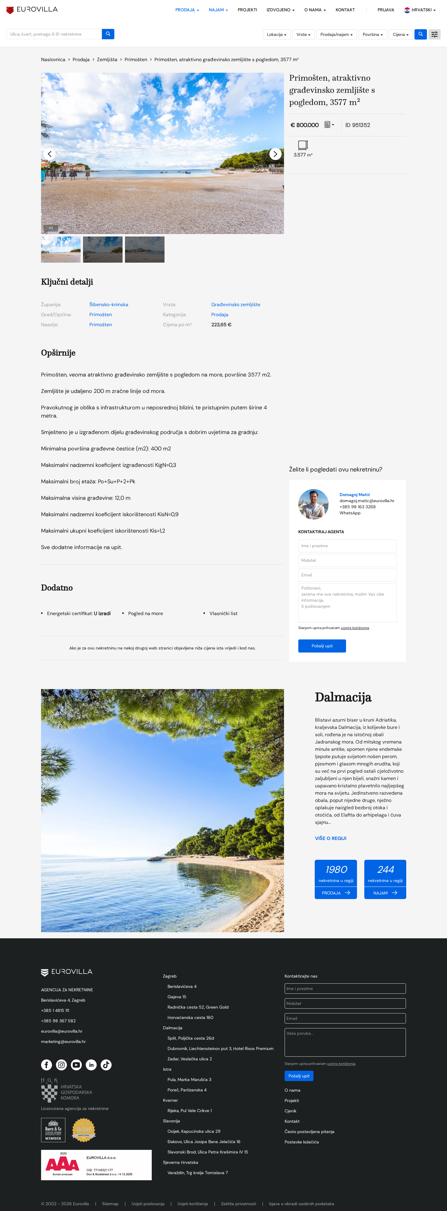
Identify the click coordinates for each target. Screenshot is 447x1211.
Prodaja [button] (185, 9)
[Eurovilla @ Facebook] (46, 1064)
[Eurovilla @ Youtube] (76, 1064)
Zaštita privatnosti (238, 1203)
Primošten (100, 314)
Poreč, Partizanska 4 (187, 1090)
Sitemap (110, 1203)
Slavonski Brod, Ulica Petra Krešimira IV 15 (208, 1152)
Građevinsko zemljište (235, 304)
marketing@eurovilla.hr (63, 1041)
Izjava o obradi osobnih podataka (301, 1203)
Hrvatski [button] (422, 9)
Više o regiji (331, 838)
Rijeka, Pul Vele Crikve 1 (190, 1110)
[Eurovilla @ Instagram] (61, 1064)
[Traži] (108, 34)
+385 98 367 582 (58, 1021)
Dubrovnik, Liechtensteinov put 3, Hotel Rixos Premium (221, 1048)
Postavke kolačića (302, 1142)
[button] (49, 154)
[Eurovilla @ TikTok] (106, 1064)
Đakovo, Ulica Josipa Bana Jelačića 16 (204, 1141)
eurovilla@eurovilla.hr (61, 1031)
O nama (292, 1090)
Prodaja (219, 314)
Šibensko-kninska (108, 304)
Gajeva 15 (177, 996)
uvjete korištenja (355, 627)
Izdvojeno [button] (279, 9)
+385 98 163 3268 (358, 506)
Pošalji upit (322, 646)
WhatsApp (350, 513)
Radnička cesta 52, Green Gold (198, 1007)
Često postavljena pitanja (309, 1131)
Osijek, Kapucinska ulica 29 (194, 1131)
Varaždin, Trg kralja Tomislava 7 (198, 1172)
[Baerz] (53, 1130)
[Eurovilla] (32, 10)
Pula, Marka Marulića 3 (189, 1079)
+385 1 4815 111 (55, 1010)
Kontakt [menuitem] (345, 9)
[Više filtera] (434, 34)
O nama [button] (313, 9)
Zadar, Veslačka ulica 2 (190, 1059)
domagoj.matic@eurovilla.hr (367, 500)
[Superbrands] (83, 1130)
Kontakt (292, 1121)
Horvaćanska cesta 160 (190, 1017)
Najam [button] (217, 9)
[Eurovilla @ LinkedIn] (91, 1064)
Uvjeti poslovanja (148, 1203)
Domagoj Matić (355, 494)
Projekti (247, 9)
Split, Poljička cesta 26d (191, 1038)
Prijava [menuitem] (386, 9)
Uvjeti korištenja (193, 1203)
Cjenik (290, 1111)
